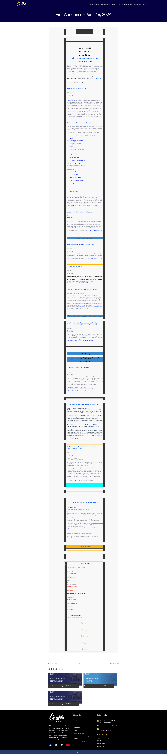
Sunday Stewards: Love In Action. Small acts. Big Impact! (108, 729)
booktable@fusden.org (95, 230)
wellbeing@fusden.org (72, 603)
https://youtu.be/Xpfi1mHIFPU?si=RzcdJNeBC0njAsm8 (80, 340)
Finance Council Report (75, 177)
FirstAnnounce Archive (79, 733)
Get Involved (129, 4)
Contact (76, 745)
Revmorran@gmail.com (72, 205)
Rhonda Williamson (71, 507)
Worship (97, 4)
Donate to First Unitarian (84, 546)
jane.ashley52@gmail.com (86, 336)
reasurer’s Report (73, 141)
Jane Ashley (69, 330)
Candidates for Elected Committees (76, 164)
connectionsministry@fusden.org (74, 586)
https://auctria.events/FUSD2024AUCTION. (79, 282)
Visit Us (76, 720)
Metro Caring (70, 98)
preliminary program (78, 480)
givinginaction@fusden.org (72, 599)
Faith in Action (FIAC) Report (76, 180)
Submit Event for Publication (81, 741)
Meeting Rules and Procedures (75, 140)
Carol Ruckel (69, 93)
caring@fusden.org (71, 577)
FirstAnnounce (114, 663)
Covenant (70, 138)
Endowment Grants (72, 148)
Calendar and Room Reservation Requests (82, 737)
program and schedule (78, 435)
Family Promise (73, 154)
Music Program (73, 183)
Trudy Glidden (80, 306)
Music (113, 4)
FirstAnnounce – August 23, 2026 (108, 725)
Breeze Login (77, 724)
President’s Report (74, 174)
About (144, 4)
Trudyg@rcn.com (97, 306)
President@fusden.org (93, 426)
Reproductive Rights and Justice (77, 160)
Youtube (88, 78)
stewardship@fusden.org (72, 569)
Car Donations (70, 606)
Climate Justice (73, 151)
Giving (123, 4)
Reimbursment (77, 727)
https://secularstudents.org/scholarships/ (77, 390)
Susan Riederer (70, 249)
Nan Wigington (70, 217)
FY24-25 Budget (71, 146)
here (98, 205)
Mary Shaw (53, 663)
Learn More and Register (85, 485)
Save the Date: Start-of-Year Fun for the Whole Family (108, 721)
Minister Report (73, 171)
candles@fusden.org (71, 573)
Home (91, 4)
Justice (118, 4)
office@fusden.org (71, 590)
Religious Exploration (105, 4)
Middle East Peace (74, 157)
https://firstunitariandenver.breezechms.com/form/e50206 (81, 528)
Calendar (76, 730)
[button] (148, 4)
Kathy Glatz (69, 372)
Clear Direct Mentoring (72, 295)
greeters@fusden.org (71, 582)
